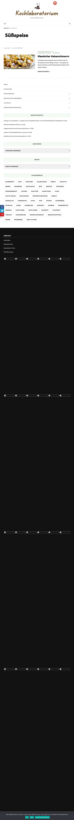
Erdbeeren (18, 186)
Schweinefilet (63, 205)
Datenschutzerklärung (42, 817)
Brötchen (29, 181)
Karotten (34, 191)
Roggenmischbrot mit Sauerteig (14, 128)
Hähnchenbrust (11, 191)
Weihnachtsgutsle (54, 215)
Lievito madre (10, 196)
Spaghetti (45, 210)
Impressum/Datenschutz (12, 107)
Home (5, 84)
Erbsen (7, 186)
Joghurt (24, 191)
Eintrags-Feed (8, 244)
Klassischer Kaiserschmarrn (53, 56)
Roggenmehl (60, 200)
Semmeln (8, 210)
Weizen (7, 219)
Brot (20, 181)
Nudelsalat (9, 200)
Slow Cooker (32, 210)
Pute (40, 200)
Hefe (40, 186)
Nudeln (54, 196)
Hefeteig (49, 186)
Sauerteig (40, 205)
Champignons (42, 181)
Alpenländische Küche (44, 53)
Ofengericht (22, 200)
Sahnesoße (29, 205)
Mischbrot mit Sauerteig (11, 136)
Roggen (49, 200)
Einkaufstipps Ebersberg (13, 98)
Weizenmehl (18, 219)
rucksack (8, 205)
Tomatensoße (21, 215)
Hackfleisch (30, 186)
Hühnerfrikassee (9, 124)
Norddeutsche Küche (40, 196)
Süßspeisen (56, 53)
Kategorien (8, 89)
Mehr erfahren (43, 71)
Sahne (18, 205)
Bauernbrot (9, 181)
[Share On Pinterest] (2, 214)
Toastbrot (56, 210)
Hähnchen (60, 186)
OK (27, 817)
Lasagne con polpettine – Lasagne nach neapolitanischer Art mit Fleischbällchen (29, 120)
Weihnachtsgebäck (37, 215)
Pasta (33, 200)
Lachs (57, 191)
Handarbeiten (9, 93)
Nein (32, 817)
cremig (53, 181)
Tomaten (8, 215)
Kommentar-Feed (9, 248)
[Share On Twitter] (2, 211)
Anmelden (7, 240)
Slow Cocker (20, 210)
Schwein (51, 205)
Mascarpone (24, 196)
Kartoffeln (46, 191)
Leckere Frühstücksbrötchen (13, 132)
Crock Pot (63, 181)
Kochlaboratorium (37, 13)
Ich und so (7, 103)
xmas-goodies (32, 219)
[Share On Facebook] (2, 207)
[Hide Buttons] (1, 218)
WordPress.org (8, 252)
